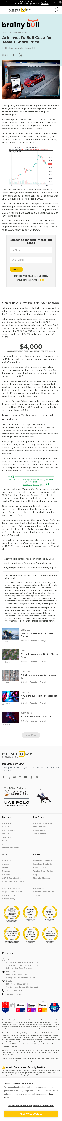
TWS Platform (39, 834)
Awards (5, 864)
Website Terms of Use (43, 892)
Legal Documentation (12, 892)
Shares (5, 827)
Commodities (8, 830)
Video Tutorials (40, 868)
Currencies (7, 823)
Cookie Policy (8, 899)
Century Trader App (42, 823)
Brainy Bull (30, 48)
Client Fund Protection (13, 882)
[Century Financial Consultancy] (16, 9)
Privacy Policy (8, 895)
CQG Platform (39, 830)
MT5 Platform (39, 827)
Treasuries (7, 837)
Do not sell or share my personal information (31, 1106)
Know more (45, 4)
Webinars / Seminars (42, 861)
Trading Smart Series (43, 871)
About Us (6, 861)
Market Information (11, 848)
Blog (35, 875)
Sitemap (37, 895)
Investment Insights (42, 864)
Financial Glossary (41, 878)
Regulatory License (11, 888)
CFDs (4, 841)
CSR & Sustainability (11, 878)
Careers (6, 875)
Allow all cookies (31, 1114)
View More (31, 735)
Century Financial (13, 48)
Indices (5, 834)
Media (5, 868)
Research (6, 871)
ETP (4, 844)
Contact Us (38, 888)
